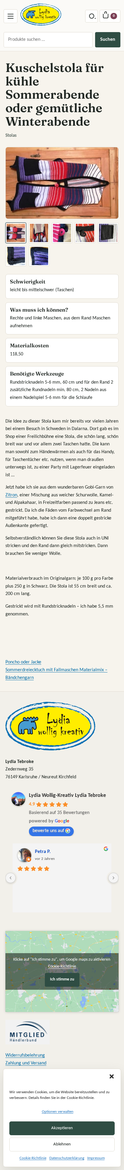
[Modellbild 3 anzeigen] (62, 233)
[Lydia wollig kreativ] (40, 14)
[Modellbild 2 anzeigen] (39, 233)
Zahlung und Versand (25, 1063)
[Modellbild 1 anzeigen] (15, 233)
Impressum (96, 1158)
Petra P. (43, 851)
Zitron (11, 495)
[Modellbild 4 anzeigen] (85, 233)
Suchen (107, 39)
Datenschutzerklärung (66, 1158)
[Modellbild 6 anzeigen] (15, 256)
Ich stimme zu (62, 979)
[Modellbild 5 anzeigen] (108, 233)
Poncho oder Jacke (23, 662)
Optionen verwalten (57, 1112)
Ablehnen (62, 1144)
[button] (112, 1076)
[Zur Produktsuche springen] (91, 16)
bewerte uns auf (48, 830)
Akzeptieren (62, 1128)
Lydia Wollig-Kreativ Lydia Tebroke (67, 795)
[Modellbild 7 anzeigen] (39, 256)
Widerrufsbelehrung (25, 1055)
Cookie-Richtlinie (33, 1158)
